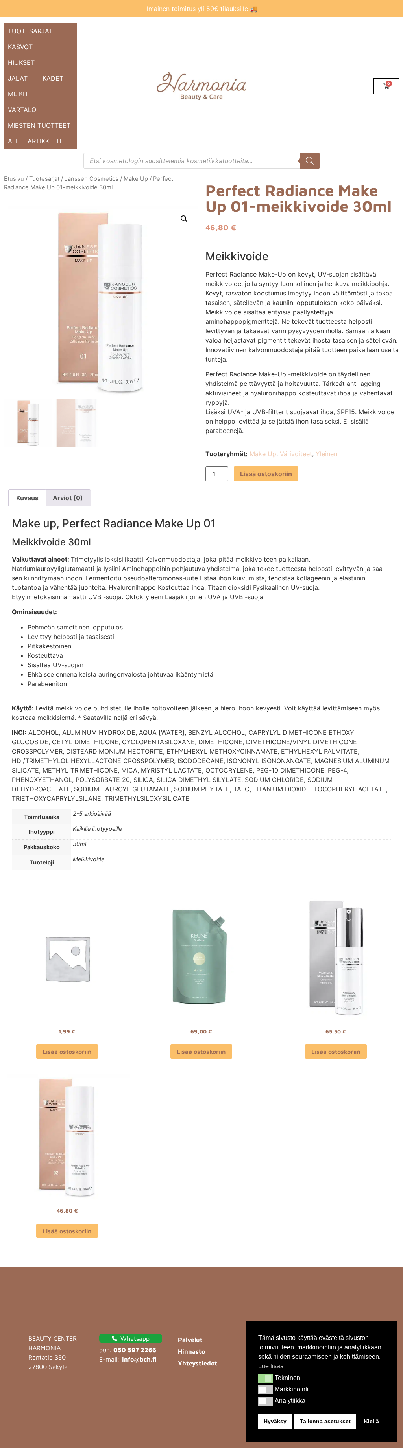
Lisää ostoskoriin (266, 474)
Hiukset (21, 62)
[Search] (310, 161)
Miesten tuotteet (39, 125)
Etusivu (14, 178)
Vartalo (22, 110)
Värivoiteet (296, 454)
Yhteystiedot (197, 1363)
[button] (265, 1378)
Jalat (18, 78)
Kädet (53, 78)
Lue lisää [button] (271, 1366)
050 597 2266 (134, 1349)
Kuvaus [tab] (27, 498)
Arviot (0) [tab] (68, 498)
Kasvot (20, 47)
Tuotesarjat (30, 31)
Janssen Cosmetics (91, 178)
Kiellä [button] (371, 1421)
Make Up (136, 178)
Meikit (18, 94)
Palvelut (190, 1339)
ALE (14, 141)
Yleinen (326, 454)
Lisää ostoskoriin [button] (67, 1051)
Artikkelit (45, 141)
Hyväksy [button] (275, 1421)
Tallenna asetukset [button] (325, 1421)
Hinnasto (191, 1351)
